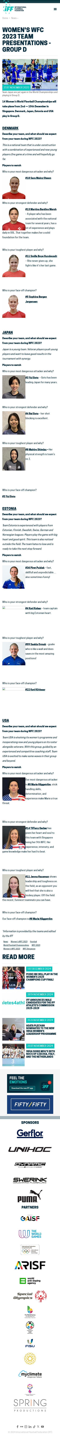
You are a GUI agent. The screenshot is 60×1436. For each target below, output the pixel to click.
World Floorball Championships (16, 945)
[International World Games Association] (30, 1234)
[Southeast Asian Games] (30, 1358)
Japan (7, 332)
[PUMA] (30, 1196)
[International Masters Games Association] (30, 1327)
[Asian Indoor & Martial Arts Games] (30, 1390)
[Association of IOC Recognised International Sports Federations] (30, 1265)
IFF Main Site (14, 9)
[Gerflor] (30, 1134)
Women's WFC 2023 (19, 942)
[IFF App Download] (30, 1082)
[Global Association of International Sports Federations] (30, 1218)
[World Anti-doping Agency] (30, 1281)
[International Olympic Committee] (30, 1249)
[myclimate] (30, 1374)
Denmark (10, 128)
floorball (33, 942)
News (13, 18)
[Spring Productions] (30, 1405)
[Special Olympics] (30, 1296)
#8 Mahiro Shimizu (36, 449)
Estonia (9, 508)
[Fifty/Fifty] (30, 1103)
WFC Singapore (29, 949)
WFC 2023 (36, 945)
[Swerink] (30, 1180)
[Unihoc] (30, 1149)
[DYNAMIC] (30, 1165)
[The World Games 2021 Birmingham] (30, 1312)
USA (5, 720)
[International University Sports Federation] (30, 1343)
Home (5, 18)
